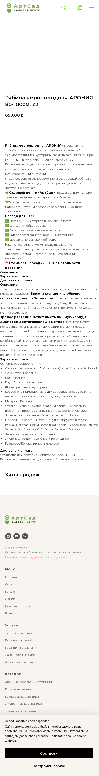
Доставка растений (19, 633)
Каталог (10, 591)
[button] (63, 7)
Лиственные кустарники (23, 703)
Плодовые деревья (19, 689)
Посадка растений (18, 640)
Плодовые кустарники (22, 696)
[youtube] (16, 536)
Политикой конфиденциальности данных (36, 557)
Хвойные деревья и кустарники (29, 682)
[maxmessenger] (8, 536)
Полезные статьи (17, 606)
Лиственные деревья (21, 711)
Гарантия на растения (21, 647)
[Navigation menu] (91, 7)
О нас (9, 584)
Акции (10, 599)
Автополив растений (20, 662)
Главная (11, 577)
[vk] (25, 536)
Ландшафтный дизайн (22, 655)
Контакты (12, 613)
